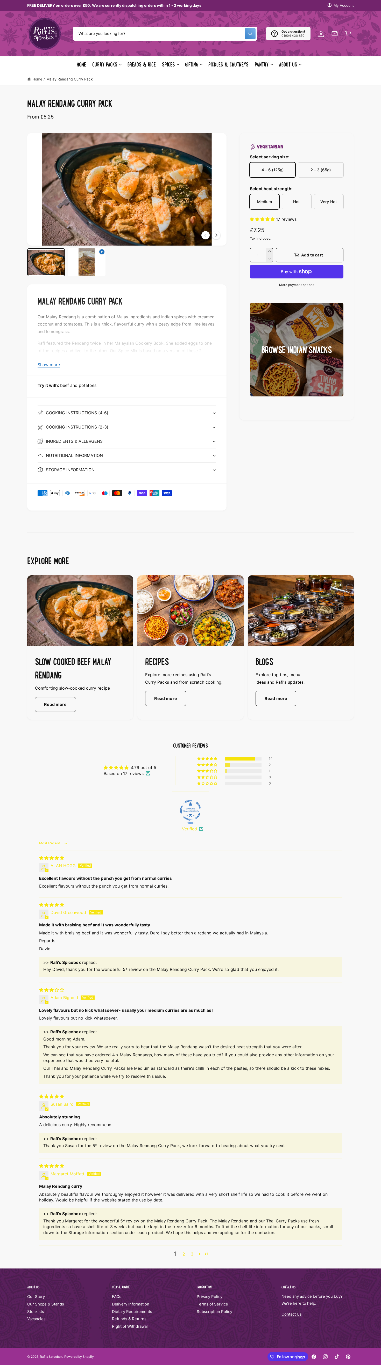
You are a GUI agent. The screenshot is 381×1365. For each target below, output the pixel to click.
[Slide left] (205, 235)
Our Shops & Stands (45, 1304)
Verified (189, 828)
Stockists (35, 1311)
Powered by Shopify (79, 1357)
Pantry (262, 64)
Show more (49, 364)
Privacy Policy (209, 1296)
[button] (348, 33)
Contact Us (291, 1314)
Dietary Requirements (132, 1311)
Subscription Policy (214, 1311)
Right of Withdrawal (130, 1326)
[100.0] (190, 810)
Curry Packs (104, 64)
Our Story (36, 1296)
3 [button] (192, 1254)
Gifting (191, 64)
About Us (288, 64)
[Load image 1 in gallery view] (46, 262)
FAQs (116, 1296)
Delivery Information (130, 1304)
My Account (344, 5)
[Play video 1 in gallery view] (86, 262)
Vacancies (36, 1318)
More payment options (296, 285)
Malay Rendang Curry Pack (69, 79)
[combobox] (165, 33)
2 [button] (183, 1254)
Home (37, 79)
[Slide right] (216, 235)
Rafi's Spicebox (51, 1357)
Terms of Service (212, 1304)
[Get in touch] (334, 33)
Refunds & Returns (129, 1318)
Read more (55, 704)
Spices (168, 64)
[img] (51, 857)
